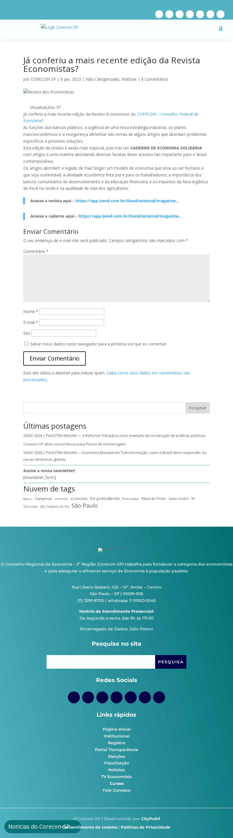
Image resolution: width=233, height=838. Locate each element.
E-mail (30, 322)
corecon (61, 499)
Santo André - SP (181, 498)
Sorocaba (30, 506)
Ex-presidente (105, 498)
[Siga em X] (220, 14)
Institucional (117, 736)
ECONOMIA (79, 499)
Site (26, 333)
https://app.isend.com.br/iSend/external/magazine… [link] (127, 200)
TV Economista (116, 776)
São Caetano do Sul (54, 506)
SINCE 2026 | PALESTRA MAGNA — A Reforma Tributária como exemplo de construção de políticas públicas (114, 435)
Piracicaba (130, 499)
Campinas (43, 498)
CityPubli (150, 818)
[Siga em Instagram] (169, 14)
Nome (30, 311)
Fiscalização (116, 763)
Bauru (27, 499)
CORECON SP (43, 79)
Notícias (129, 79)
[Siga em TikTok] (180, 14)
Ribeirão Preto (154, 498)
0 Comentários (154, 79)
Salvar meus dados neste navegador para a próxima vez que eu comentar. (98, 344)
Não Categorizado (102, 79)
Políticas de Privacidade (145, 827)
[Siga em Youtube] (190, 14)
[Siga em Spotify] (200, 14)
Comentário (36, 251)
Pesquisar (198, 407)
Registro (116, 742)
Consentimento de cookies (89, 827)
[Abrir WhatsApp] (218, 823)
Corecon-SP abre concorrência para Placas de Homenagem (74, 444)
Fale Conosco (116, 790)
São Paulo (85, 505)
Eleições (116, 756)
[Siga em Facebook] (159, 14)
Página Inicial (117, 729)
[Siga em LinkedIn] (210, 14)
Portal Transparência (116, 749)
